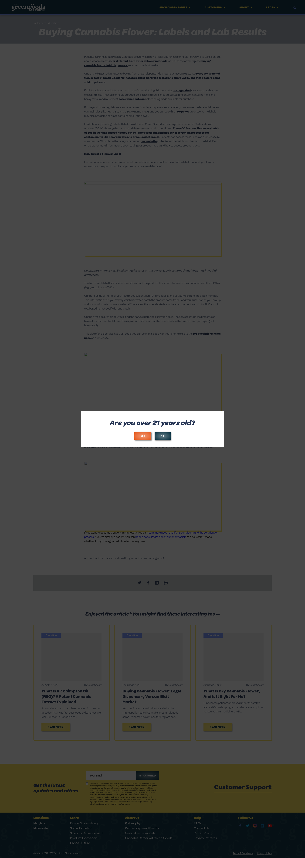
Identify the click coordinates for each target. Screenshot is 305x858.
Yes (143, 436)
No (162, 436)
